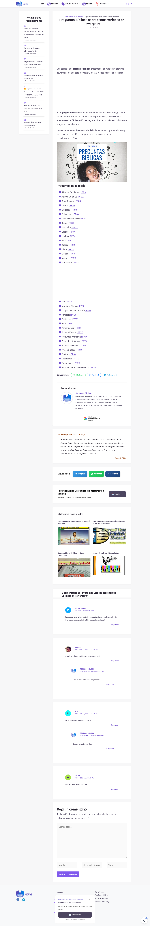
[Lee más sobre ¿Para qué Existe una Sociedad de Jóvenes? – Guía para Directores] (109, 535)
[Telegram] (23, 899)
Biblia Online (99, 892)
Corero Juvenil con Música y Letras (106, 553)
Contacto (59, 893)
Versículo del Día (101, 895)
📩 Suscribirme (117, 494)
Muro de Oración (101, 898)
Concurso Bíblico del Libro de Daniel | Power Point (71, 554)
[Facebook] (17, 899)
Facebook (114, 474)
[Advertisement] (92, 49)
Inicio (66, 17)
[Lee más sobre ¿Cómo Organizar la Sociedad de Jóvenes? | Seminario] (74, 535)
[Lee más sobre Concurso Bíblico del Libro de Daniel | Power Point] (74, 567)
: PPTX (84, 337)
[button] (59, 4)
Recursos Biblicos (87, 669)
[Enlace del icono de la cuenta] (127, 4)
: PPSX (80, 196)
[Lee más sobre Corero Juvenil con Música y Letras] (109, 565)
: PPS (83, 192)
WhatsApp (98, 474)
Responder (115, 625)
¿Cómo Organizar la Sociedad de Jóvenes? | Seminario (74, 522)
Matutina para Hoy (102, 902)
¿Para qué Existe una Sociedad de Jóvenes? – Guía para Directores (109, 522)
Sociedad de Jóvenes (76, 17)
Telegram (81, 474)
